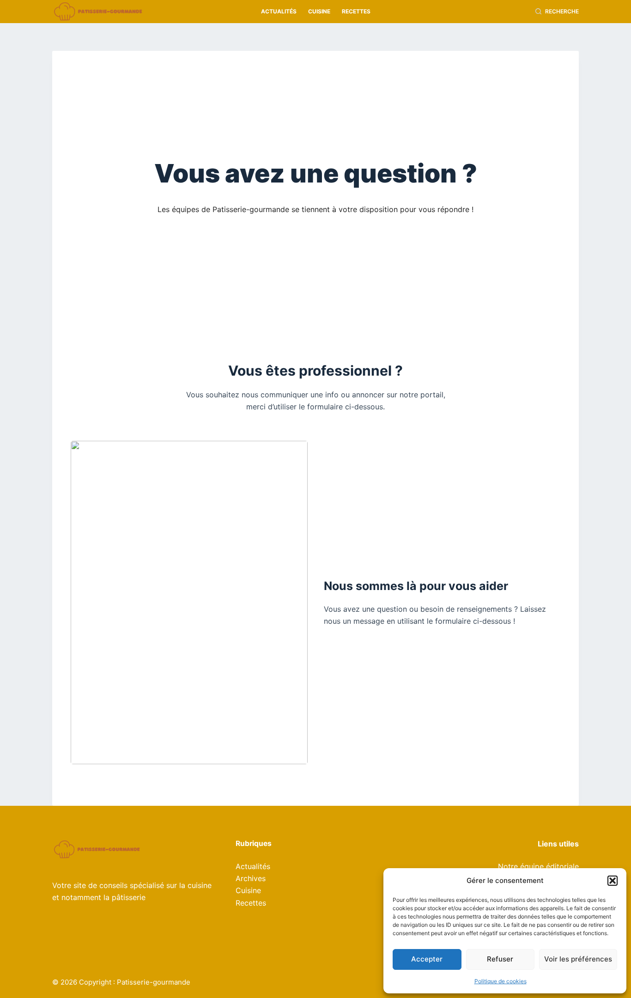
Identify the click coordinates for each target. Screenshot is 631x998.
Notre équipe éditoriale (538, 866)
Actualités (279, 11)
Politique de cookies (500, 981)
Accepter (427, 959)
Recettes (356, 11)
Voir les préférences (578, 959)
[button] (612, 880)
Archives (251, 878)
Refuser (500, 959)
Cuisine (319, 11)
